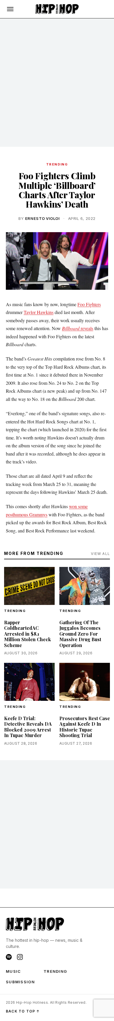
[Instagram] (20, 957)
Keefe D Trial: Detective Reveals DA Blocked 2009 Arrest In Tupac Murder (28, 727)
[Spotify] (9, 957)
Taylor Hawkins (38, 312)
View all (100, 553)
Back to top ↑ (23, 1011)
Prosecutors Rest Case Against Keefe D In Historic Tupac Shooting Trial (84, 727)
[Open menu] (10, 9)
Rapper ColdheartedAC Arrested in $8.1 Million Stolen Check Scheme (27, 633)
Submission (20, 981)
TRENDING (57, 164)
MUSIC (13, 971)
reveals (77, 328)
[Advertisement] (57, 83)
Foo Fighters (89, 304)
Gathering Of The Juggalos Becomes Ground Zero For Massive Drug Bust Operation (80, 633)
